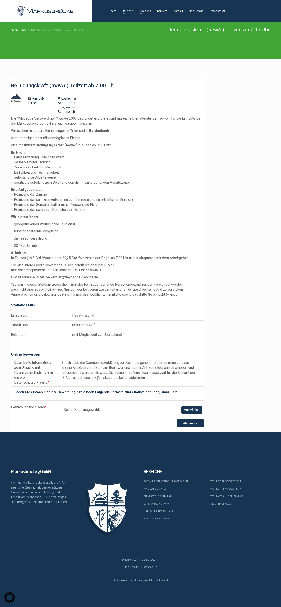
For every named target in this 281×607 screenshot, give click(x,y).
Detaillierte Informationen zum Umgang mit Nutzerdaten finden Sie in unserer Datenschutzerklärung (33, 372)
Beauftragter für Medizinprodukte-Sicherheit (140, 580)
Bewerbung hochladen (28, 407)
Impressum (131, 567)
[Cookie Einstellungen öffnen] (9, 601)
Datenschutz (149, 567)
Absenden (190, 423)
